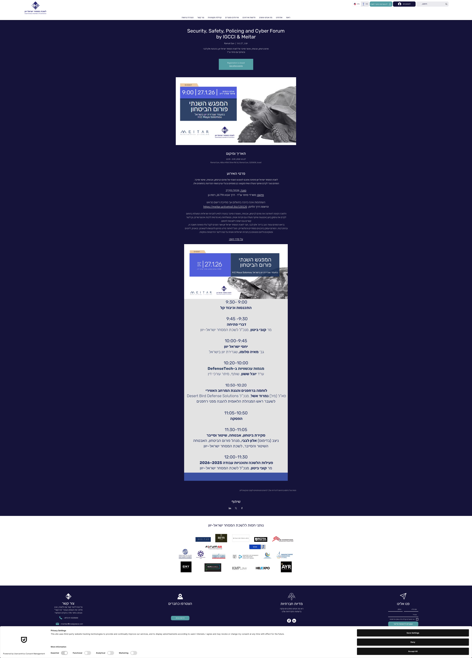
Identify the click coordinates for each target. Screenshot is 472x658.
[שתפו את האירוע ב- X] (236, 508)
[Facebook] (289, 621)
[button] (249, 17)
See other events (236, 65)
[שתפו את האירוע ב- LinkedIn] (230, 508)
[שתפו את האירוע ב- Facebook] (242, 508)
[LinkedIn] (294, 621)
